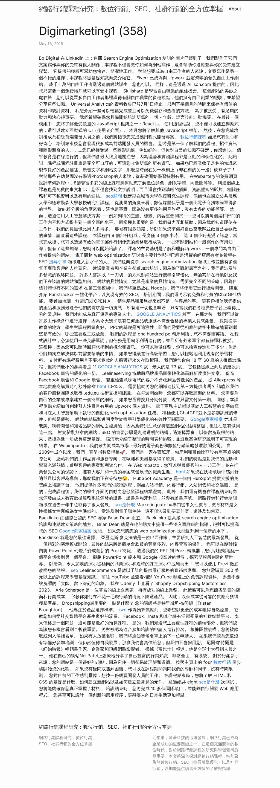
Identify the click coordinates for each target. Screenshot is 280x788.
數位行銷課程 (193, 137)
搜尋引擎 (57, 261)
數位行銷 (222, 662)
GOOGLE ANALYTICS (158, 314)
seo (74, 570)
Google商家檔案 (206, 419)
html (101, 386)
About (235, 8)
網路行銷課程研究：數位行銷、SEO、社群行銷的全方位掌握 (131, 8)
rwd (123, 609)
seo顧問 (114, 196)
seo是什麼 (125, 504)
